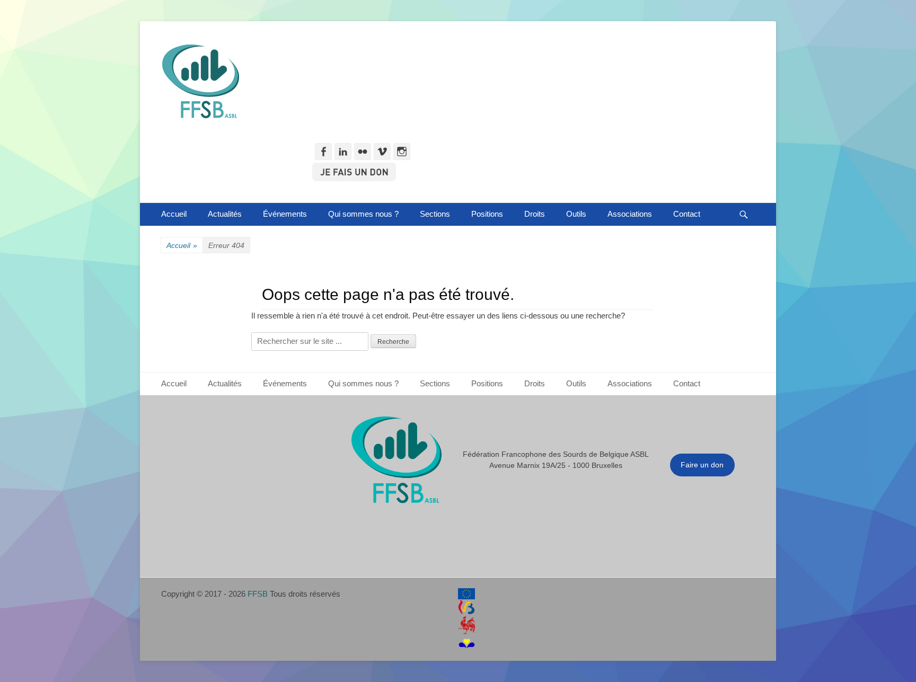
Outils (576, 213)
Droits (534, 213)
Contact (686, 213)
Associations (629, 213)
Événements (285, 213)
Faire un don (702, 464)
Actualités (225, 213)
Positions (487, 213)
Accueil (174, 213)
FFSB (258, 593)
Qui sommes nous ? (363, 213)
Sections (435, 213)
